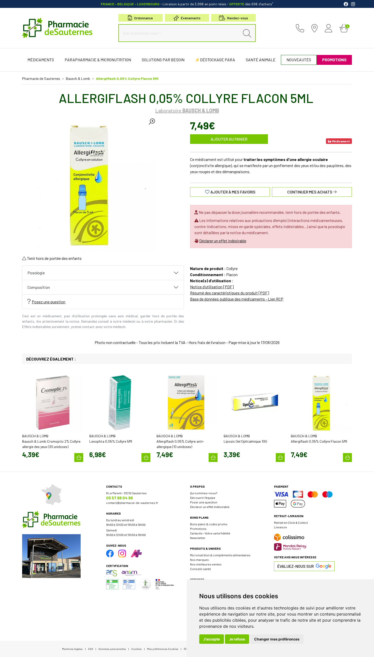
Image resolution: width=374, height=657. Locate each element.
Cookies (136, 648)
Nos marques (199, 559)
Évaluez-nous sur (295, 566)
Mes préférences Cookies (162, 648)
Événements (190, 18)
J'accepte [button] (211, 639)
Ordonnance (143, 18)
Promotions (198, 528)
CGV (90, 648)
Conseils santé (200, 569)
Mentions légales (72, 648)
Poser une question (203, 502)
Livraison (280, 527)
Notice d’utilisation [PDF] (212, 286)
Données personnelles (112, 648)
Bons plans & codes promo (208, 524)
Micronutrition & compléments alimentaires (220, 555)
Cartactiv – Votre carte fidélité (210, 533)
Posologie (36, 272)
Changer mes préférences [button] (276, 639)
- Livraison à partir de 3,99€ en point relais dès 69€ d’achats (187, 4)
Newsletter (198, 538)
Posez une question (48, 301)
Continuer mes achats (310, 191)
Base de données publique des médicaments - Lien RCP (236, 298)
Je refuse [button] (237, 639)
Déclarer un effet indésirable (222, 240)
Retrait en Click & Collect (291, 522)
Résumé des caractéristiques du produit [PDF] (229, 292)
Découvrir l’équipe (202, 497)
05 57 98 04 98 (119, 497)
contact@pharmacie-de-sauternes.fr (132, 502)
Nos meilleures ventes (206, 564)
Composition (38, 287)
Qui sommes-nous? (203, 493)
